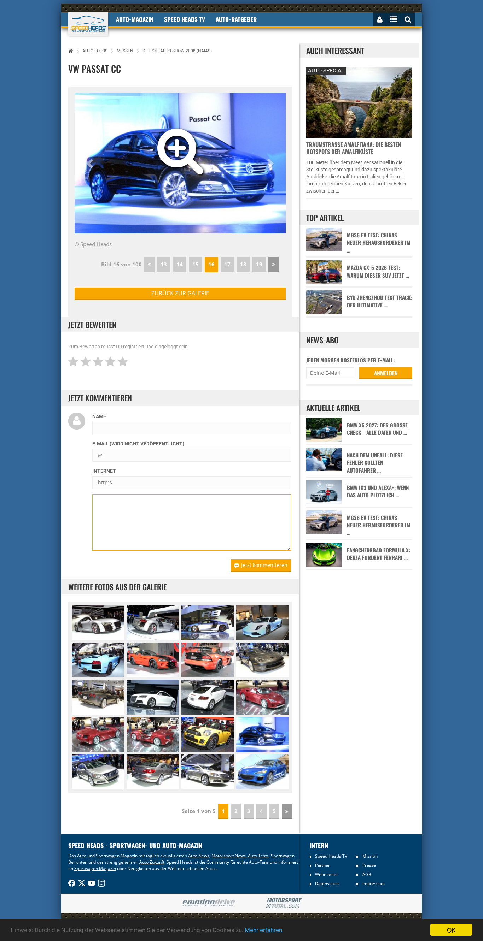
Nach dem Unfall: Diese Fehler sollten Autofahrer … (375, 462)
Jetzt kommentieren (264, 565)
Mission (370, 856)
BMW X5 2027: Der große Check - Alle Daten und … (377, 428)
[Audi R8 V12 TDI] (98, 622)
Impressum (373, 884)
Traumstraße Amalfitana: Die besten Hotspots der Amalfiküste (353, 148)
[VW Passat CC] (262, 734)
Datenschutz (327, 884)
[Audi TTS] (153, 697)
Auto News (198, 856)
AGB (366, 874)
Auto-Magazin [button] (134, 19)
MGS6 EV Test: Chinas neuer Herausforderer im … (379, 242)
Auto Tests (258, 856)
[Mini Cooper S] (207, 734)
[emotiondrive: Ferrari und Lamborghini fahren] (208, 903)
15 (195, 264)
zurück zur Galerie (180, 293)
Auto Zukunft (151, 862)
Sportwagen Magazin (95, 868)
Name (99, 416)
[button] (90, 163)
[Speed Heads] (88, 24)
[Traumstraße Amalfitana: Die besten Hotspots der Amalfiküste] (359, 101)
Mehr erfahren (263, 930)
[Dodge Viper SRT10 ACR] (153, 660)
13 (164, 264)
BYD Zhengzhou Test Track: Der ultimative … (379, 301)
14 (179, 264)
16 (211, 264)
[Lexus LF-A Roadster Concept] (262, 697)
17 (227, 264)
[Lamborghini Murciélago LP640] (262, 622)
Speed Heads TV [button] (184, 19)
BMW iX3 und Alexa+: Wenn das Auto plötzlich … (378, 491)
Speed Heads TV (331, 856)
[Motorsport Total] (283, 903)
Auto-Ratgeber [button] (236, 19)
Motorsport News (228, 856)
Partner (322, 865)
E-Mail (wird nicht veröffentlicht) (138, 443)
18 (243, 264)
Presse (369, 865)
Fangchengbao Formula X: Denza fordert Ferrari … (378, 553)
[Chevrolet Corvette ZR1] (262, 660)
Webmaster (326, 874)
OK (451, 929)
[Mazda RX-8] (262, 771)
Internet (104, 471)
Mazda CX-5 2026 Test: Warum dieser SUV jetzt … (378, 271)
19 (259, 264)
